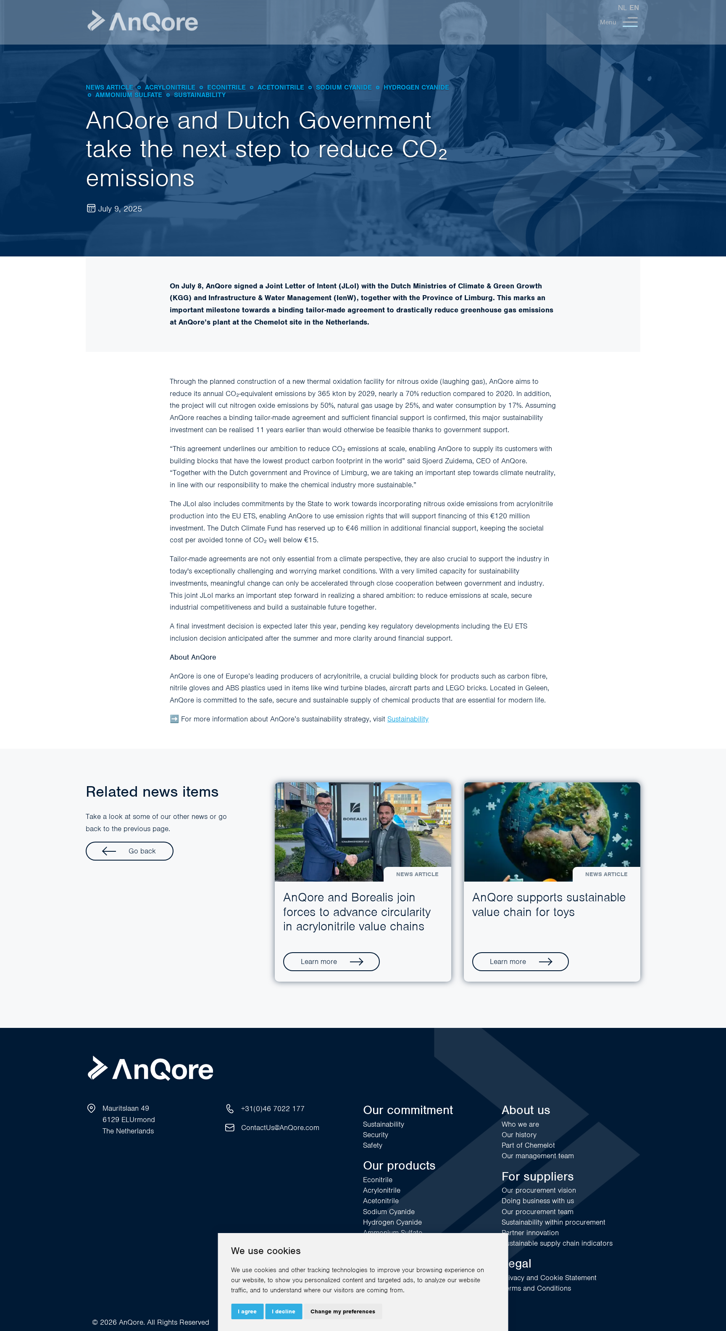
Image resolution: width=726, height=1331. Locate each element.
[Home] (143, 22)
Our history (519, 1134)
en (634, 7)
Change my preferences (342, 1311)
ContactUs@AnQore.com (280, 1127)
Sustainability (408, 719)
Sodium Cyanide (389, 1211)
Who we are (520, 1124)
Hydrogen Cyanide (392, 1222)
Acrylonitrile (381, 1190)
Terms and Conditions (536, 1288)
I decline (283, 1311)
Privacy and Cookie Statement (549, 1277)
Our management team (538, 1155)
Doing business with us (538, 1200)
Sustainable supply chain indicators (557, 1243)
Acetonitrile (381, 1200)
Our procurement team (537, 1211)
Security (375, 1134)
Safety (372, 1145)
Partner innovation (530, 1232)
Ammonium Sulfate (392, 1232)
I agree (247, 1311)
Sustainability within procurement (553, 1222)
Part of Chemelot (528, 1145)
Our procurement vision (539, 1190)
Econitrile (377, 1179)
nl (622, 7)
